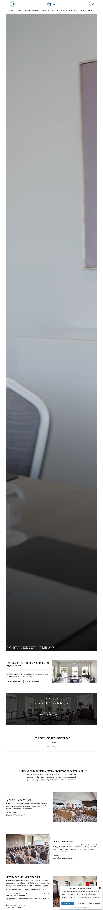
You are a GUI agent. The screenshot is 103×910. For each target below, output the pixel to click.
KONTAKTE (82, 10)
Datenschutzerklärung (85, 907)
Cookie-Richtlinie (75, 907)
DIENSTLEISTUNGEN (65, 10)
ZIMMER (19, 10)
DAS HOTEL (11, 10)
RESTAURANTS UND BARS (31, 10)
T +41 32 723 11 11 (51, 746)
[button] (100, 888)
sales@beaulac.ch (51, 748)
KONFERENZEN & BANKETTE (49, 10)
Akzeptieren (67, 903)
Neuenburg (19, 673)
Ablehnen (81, 903)
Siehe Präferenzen (94, 903)
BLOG (75, 10)
